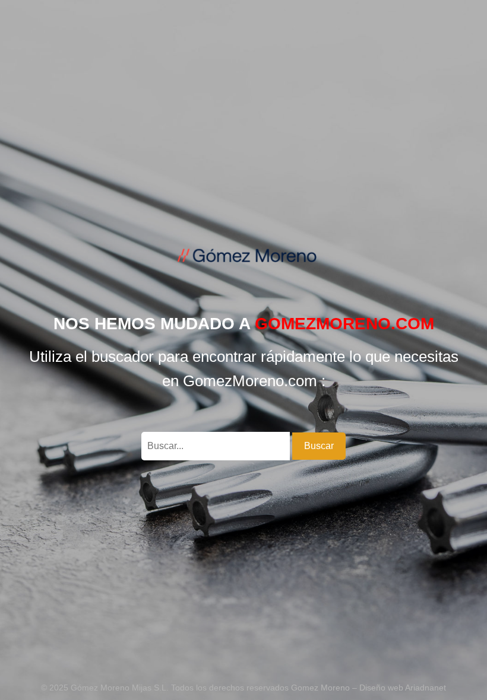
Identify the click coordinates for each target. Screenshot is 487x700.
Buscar (319, 446)
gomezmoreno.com (344, 323)
